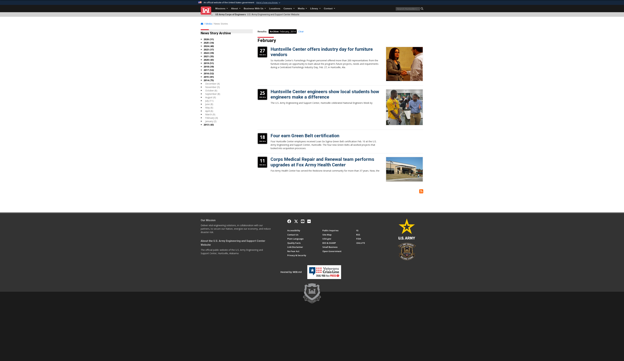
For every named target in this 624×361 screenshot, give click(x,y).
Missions (220, 8)
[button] (268, 2)
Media (301, 8)
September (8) (212, 93)
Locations (274, 8)
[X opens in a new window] (296, 221)
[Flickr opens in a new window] (309, 221)
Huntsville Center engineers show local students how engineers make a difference (325, 94)
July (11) (209, 100)
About (235, 8)
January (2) (210, 121)
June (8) (209, 104)
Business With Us (254, 8)
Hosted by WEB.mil (291, 272)
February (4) (211, 117)
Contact (328, 8)
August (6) (210, 97)
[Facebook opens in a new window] (289, 221)
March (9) (210, 114)
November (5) (212, 87)
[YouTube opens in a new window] (302, 221)
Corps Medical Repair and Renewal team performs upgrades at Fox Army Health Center (322, 162)
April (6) (209, 111)
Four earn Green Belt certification (305, 135)
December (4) (212, 83)
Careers (288, 8)
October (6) (211, 90)
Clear (301, 31)
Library (314, 8)
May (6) (209, 107)
